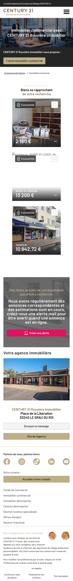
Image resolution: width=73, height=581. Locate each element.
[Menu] (67, 12)
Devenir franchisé (14, 522)
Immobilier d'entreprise (17, 500)
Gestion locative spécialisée (20, 511)
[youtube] (66, 461)
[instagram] (21, 461)
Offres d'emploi (12, 517)
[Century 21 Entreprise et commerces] (18, 12)
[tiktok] (36, 461)
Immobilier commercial (17, 495)
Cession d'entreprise (15, 506)
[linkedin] (51, 461)
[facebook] (6, 461)
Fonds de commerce (15, 490)
